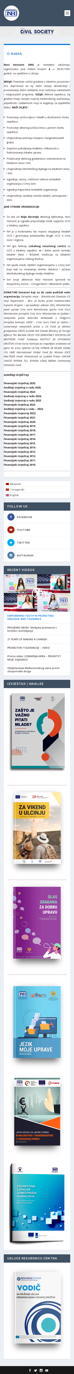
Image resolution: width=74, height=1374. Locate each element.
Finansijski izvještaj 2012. (20, 456)
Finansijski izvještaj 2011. (20, 460)
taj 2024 (30, 392)
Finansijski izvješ (14, 392)
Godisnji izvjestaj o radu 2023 (22, 400)
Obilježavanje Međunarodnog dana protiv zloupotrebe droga (33, 669)
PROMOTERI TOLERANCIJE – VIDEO (28, 647)
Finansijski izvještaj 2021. (20, 417)
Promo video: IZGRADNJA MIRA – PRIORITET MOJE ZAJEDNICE (34, 658)
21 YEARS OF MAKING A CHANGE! (27, 639)
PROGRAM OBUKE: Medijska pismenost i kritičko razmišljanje (32, 629)
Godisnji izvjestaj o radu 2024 (22, 396)
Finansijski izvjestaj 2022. (20, 413)
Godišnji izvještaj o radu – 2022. (24, 409)
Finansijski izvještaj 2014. (20, 447)
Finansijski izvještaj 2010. (20, 464)
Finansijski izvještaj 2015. (20, 443)
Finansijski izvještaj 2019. (20, 426)
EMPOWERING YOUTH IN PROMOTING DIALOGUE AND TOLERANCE (30, 617)
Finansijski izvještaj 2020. (20, 422)
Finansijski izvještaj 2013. (20, 451)
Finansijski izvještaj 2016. (20, 439)
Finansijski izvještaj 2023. (20, 404)
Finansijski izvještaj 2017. (20, 434)
